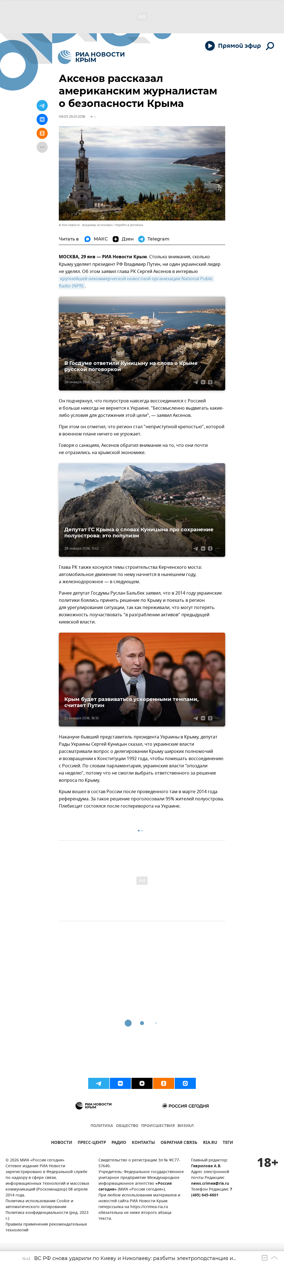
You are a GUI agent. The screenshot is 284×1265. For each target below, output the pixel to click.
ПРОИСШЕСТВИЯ (158, 1126)
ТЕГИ (228, 1143)
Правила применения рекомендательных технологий (46, 1227)
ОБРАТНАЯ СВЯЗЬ (179, 1143)
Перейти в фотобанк (129, 225)
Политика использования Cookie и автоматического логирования (39, 1204)
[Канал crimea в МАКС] (185, 1083)
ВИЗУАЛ (186, 1126)
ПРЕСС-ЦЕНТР (92, 1143)
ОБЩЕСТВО (127, 1126)
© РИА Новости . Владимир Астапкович (86, 225)
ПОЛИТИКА (101, 1126)
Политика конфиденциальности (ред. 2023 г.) (47, 1216)
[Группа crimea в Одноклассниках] (163, 1083)
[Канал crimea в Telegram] (98, 1083)
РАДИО (118, 1143)
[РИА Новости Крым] (91, 57)
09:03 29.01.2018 (72, 116)
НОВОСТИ (61, 1143)
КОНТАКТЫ (143, 1143)
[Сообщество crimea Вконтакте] (120, 1083)
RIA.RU (210, 1143)
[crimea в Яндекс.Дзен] (142, 1083)
